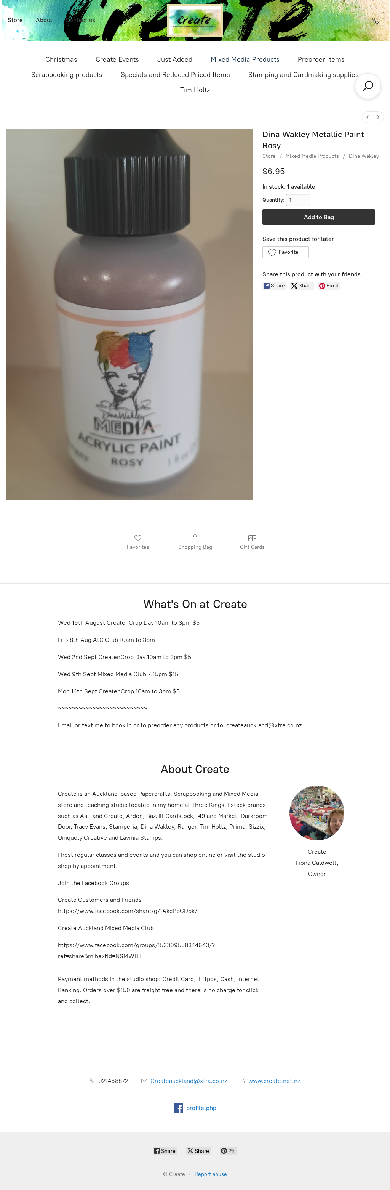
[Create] (195, 20)
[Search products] (368, 86)
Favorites (138, 547)
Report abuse (211, 1174)
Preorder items (321, 59)
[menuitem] (367, 117)
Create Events (117, 59)
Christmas (61, 59)
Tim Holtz (195, 90)
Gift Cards (252, 547)
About (44, 20)
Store (15, 20)
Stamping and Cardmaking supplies (303, 75)
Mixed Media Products (245, 59)
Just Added (174, 59)
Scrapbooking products (66, 75)
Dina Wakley (364, 156)
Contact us (80, 20)
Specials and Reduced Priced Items (175, 75)
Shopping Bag (195, 547)
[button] (285, 252)
